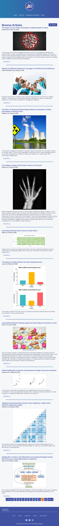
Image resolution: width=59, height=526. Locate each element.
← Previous (9, 499)
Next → (50, 499)
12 (45, 499)
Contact (35, 515)
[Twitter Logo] (26, 520)
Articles (21, 15)
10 (39, 499)
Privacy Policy (43, 515)
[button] (32, 15)
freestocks (33, 350)
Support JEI (27, 515)
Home (15, 15)
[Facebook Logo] (29, 520)
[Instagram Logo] (32, 520)
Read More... (7, 61)
